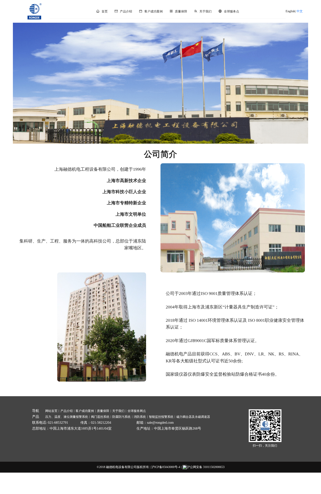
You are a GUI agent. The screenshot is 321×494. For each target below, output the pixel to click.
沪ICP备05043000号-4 (165, 467)
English (290, 11)
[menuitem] (102, 12)
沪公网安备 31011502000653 (205, 467)
